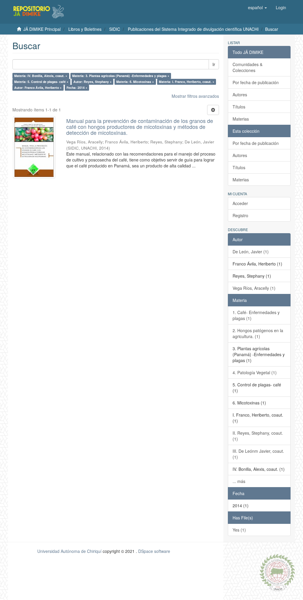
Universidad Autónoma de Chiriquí (69, 551)
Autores (240, 94)
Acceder (240, 203)
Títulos (239, 107)
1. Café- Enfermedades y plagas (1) (256, 315)
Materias (241, 119)
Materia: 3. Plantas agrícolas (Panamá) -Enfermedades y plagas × (120, 75)
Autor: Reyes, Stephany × (92, 81)
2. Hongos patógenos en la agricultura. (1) (258, 333)
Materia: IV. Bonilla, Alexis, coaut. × (40, 75)
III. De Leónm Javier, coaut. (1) (258, 454)
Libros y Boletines (84, 29)
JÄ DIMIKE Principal (42, 29)
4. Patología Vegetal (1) (255, 372)
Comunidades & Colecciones (247, 67)
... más (239, 481)
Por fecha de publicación (256, 82)
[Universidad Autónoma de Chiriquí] (277, 572)
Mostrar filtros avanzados (195, 96)
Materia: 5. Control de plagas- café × (41, 81)
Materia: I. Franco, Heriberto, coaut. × (186, 81)
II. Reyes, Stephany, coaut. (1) (258, 436)
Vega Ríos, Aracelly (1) (254, 288)
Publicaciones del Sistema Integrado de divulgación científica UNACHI (193, 29)
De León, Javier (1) (251, 252)
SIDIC (114, 29)
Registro (240, 215)
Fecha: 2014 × (77, 87)
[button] (257, 7)
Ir (213, 64)
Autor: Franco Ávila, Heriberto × (38, 87)
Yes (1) (239, 530)
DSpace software (154, 551)
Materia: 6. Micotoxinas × (135, 81)
